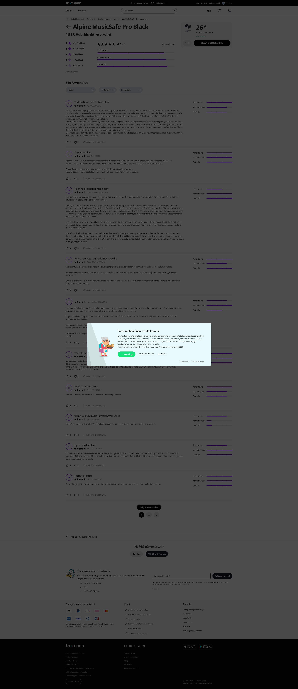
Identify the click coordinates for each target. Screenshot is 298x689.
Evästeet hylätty (146, 353)
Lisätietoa (162, 353)
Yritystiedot (184, 361)
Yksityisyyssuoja (197, 361)
